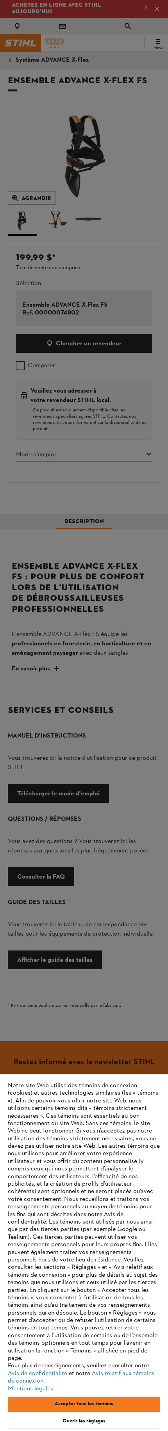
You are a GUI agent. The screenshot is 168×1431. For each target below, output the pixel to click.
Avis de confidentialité (37, 1373)
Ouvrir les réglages (84, 1421)
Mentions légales (30, 1389)
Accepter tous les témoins (84, 1404)
